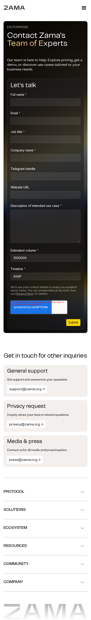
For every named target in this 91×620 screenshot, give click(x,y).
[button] (83, 7)
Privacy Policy (24, 293)
